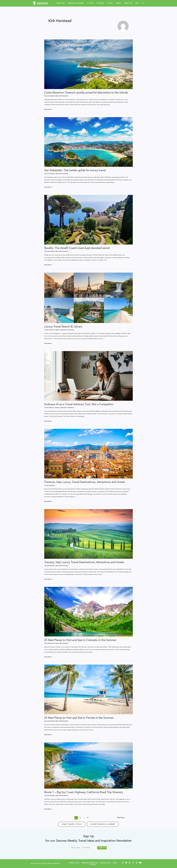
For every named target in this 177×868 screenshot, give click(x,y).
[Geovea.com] (40, 3)
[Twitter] (126, 863)
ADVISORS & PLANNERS (76, 3)
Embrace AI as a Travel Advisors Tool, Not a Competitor (78, 404)
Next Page (121, 817)
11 (87, 817)
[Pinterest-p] (133, 863)
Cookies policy (105, 862)
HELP (137, 3)
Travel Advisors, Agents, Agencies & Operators (59, 330)
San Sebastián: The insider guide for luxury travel (75, 170)
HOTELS (110, 3)
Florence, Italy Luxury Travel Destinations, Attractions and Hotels (84, 482)
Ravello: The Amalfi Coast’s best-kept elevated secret (77, 248)
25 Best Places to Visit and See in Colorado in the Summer (80, 640)
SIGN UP (102, 848)
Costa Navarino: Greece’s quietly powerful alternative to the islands (86, 92)
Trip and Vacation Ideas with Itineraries (56, 96)
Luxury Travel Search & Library (63, 326)
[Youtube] (140, 863)
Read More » (48, 109)
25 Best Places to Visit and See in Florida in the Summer (79, 718)
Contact (93, 864)
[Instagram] (137, 863)
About (115, 862)
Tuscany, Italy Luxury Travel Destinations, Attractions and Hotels (84, 562)
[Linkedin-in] (130, 863)
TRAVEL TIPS (128, 3)
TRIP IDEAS (100, 3)
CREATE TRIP (60, 3)
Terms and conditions (89, 862)
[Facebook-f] (123, 863)
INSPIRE (118, 3)
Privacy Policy (74, 862)
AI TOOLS (90, 3)
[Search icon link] (143, 3)
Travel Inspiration (49, 485)
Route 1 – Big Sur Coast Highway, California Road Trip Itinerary (83, 792)
